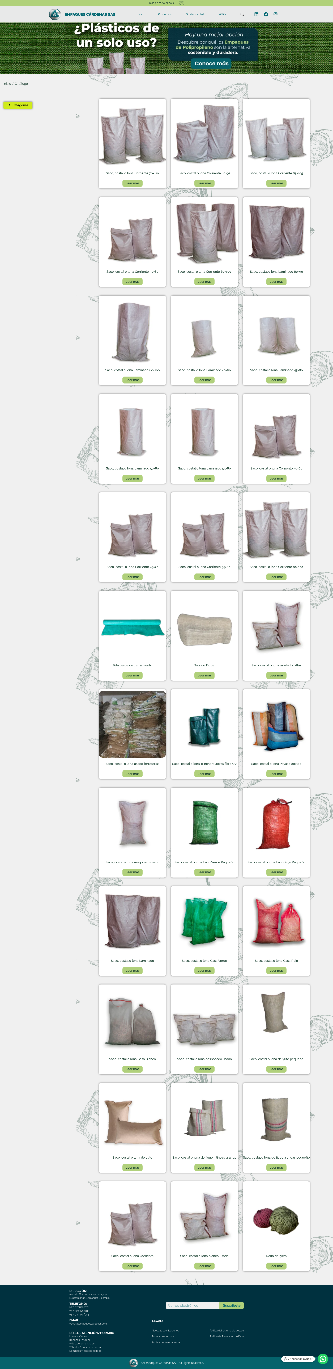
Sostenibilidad (195, 14)
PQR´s (222, 14)
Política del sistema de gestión (227, 1330)
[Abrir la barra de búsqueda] (242, 14)
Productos (165, 14)
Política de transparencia (166, 1342)
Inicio (140, 14)
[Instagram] (275, 14)
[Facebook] (266, 14)
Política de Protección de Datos (227, 1336)
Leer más (132, 183)
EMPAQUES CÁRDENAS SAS (90, 14)
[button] (323, 1359)
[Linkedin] (256, 14)
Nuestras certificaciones (165, 1330)
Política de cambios (163, 1336)
